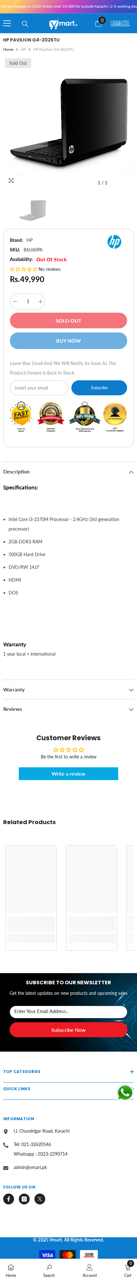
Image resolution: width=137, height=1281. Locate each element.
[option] (68, 123)
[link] (31, 924)
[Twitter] (39, 1199)
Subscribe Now (68, 1030)
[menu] (7, 23)
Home (8, 49)
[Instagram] (24, 1199)
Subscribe (99, 387)
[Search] (25, 24)
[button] (24, 269)
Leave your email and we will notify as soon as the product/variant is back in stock (63, 368)
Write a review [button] (68, 774)
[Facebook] (8, 1199)
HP (23, 49)
